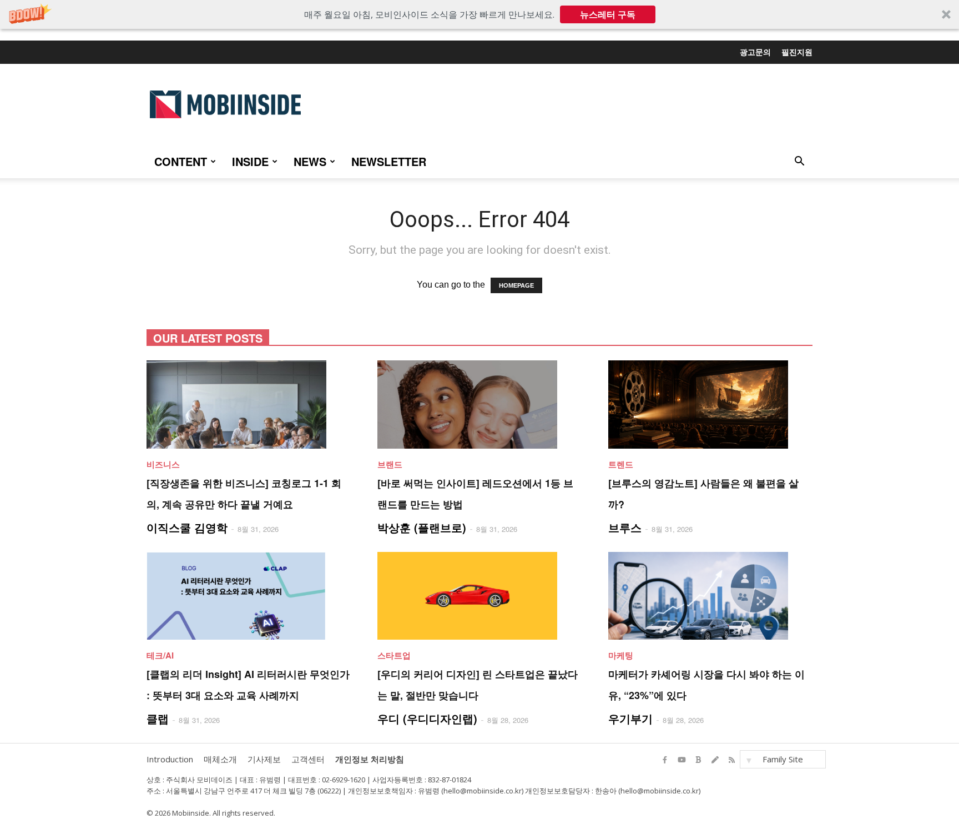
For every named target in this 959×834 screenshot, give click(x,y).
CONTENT (180, 161)
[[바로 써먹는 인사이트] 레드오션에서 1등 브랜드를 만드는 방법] (479, 404)
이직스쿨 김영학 (187, 527)
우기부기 (630, 718)
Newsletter (388, 161)
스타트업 (394, 655)
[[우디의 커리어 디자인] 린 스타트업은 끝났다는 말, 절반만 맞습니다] (479, 596)
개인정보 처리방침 (369, 759)
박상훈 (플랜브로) (421, 527)
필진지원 (796, 51)
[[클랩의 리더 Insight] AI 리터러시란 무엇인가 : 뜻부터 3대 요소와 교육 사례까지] (249, 596)
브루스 (625, 527)
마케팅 (620, 655)
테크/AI (160, 655)
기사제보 (264, 759)
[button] (479, 14)
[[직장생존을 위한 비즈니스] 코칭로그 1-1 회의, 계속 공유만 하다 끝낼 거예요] (249, 404)
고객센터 (308, 759)
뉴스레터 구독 (607, 14)
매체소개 (220, 759)
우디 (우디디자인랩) (427, 718)
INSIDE (250, 161)
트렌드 (620, 464)
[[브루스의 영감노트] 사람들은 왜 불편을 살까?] (710, 404)
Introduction (170, 759)
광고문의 (755, 51)
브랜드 (389, 464)
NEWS (310, 161)
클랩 (158, 718)
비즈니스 (163, 464)
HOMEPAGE (516, 285)
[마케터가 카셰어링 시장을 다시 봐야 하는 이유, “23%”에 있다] (710, 596)
